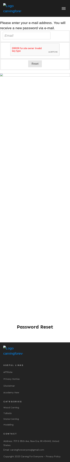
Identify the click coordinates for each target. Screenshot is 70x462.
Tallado (7, 413)
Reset (35, 63)
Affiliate (7, 372)
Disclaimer (9, 385)
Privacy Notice (11, 379)
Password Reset (35, 327)
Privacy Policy (53, 456)
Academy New (11, 392)
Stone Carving (11, 419)
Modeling (8, 424)
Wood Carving (11, 407)
